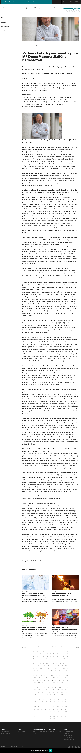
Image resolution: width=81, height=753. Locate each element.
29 (47, 651)
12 (64, 646)
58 (33, 658)
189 (35, 690)
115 (48, 670)
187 (63, 687)
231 (58, 699)
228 (46, 699)
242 (66, 702)
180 (37, 687)
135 (48, 675)
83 (43, 663)
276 (58, 711)
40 (47, 654)
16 (40, 649)
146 (54, 678)
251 (66, 704)
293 (54, 716)
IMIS (71, 2)
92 (38, 665)
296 (66, 716)
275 (54, 711)
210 (47, 694)
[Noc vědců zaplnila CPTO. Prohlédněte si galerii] (65, 582)
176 (60, 685)
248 (54, 704)
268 (62, 709)
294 (58, 716)
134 (44, 675)
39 (43, 654)
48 (37, 656)
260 (66, 706)
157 (60, 680)
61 (43, 658)
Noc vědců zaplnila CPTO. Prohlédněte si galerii (61, 594)
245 (43, 704)
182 (45, 687)
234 (35, 702)
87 (57, 663)
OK (50, 750)
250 (62, 704)
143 (42, 678)
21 (56, 649)
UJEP (76, 2)
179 (33, 687)
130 (67, 673)
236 (43, 702)
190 (39, 690)
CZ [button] (58, 2)
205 (62, 692)
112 (37, 670)
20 (53, 649)
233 (66, 699)
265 (50, 709)
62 (46, 658)
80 (33, 663)
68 (67, 658)
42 (53, 654)
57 (67, 656)
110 (67, 668)
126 (52, 673)
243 (35, 704)
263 (42, 709)
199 (38, 692)
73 (47, 661)
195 (58, 690)
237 (46, 702)
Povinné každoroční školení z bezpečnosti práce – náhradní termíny (33, 595)
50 (44, 656)
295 (62, 716)
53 (53, 656)
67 (64, 658)
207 (35, 694)
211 (50, 694)
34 (63, 651)
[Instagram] (72, 747)
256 (50, 706)
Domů (25, 45)
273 (46, 711)
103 (41, 668)
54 (57, 656)
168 (65, 682)
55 (60, 656)
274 (50, 711)
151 (37, 680)
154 (48, 680)
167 (62, 682)
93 (41, 665)
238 (50, 702)
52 (50, 656)
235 (39, 702)
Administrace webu (6, 747)
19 (50, 649)
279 (35, 714)
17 (43, 649)
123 (41, 673)
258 (58, 706)
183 (48, 687)
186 (60, 687)
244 (39, 704)
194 (54, 690)
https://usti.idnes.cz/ (33, 561)
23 (63, 649)
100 (66, 665)
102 (37, 668)
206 (66, 692)
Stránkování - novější (25, 646)
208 (39, 694)
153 (44, 680)
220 (50, 697)
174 (52, 685)
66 (60, 658)
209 (43, 694)
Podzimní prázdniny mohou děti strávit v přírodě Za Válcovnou (34, 629)
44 (60, 654)
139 (63, 675)
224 (66, 697)
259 (62, 706)
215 (65, 694)
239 (54, 702)
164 (50, 682)
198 (34, 692)
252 (35, 706)
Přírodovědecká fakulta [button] (8, 2)
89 (63, 663)
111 (34, 670)
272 (42, 711)
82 (40, 663)
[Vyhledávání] (55, 8)
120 (66, 670)
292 (50, 716)
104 (44, 668)
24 (66, 649)
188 (67, 687)
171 (41, 685)
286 (62, 714)
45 (64, 654)
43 (57, 654)
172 (45, 685)
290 (42, 716)
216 (35, 697)
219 (46, 697)
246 (47, 704)
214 (62, 694)
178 (67, 685)
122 (37, 673)
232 (62, 699)
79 (67, 661)
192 (46, 690)
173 (48, 685)
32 (57, 651)
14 (34, 649)
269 (66, 709)
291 (46, 716)
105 (48, 668)
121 (33, 673)
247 (50, 704)
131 (33, 675)
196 (62, 690)
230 (54, 699)
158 (63, 680)
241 (62, 702)
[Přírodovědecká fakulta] (3, 7)
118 (59, 670)
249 (58, 704)
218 (42, 697)
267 (58, 709)
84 (47, 663)
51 (47, 656)
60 (40, 658)
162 (43, 682)
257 (54, 706)
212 (54, 694)
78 (63, 661)
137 (56, 675)
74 (50, 661)
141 (35, 678)
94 (45, 665)
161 (39, 682)
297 (46, 718)
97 (55, 665)
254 (42, 706)
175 (56, 685)
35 (67, 651)
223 (62, 697)
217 (39, 697)
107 (56, 668)
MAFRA (30, 142)
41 (50, 654)
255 (46, 706)
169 (33, 685)
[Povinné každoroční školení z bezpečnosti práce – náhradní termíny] (35, 582)
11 (61, 646)
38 (40, 654)
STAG (64, 2)
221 (54, 697)
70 (37, 661)
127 (56, 673)
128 (59, 673)
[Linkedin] (76, 747)
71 (40, 661)
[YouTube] (79, 747)
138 (59, 675)
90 (67, 663)
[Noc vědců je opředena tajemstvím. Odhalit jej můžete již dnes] (65, 617)
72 (43, 661)
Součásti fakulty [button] (32, 2)
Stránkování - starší (75, 646)
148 (62, 678)
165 (54, 682)
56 (63, 656)
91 (34, 665)
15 (37, 649)
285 (58, 714)
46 (67, 654)
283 (50, 714)
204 (58, 692)
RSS (12, 747)
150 (33, 680)
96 (51, 665)
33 (60, 651)
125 (48, 673)
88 (60, 663)
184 (52, 687)
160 (35, 682)
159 (67, 680)
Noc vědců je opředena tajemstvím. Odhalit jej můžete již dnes (64, 629)
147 (58, 678)
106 (52, 668)
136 (52, 675)
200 (42, 692)
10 (58, 646)
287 (66, 714)
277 (62, 711)
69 (33, 661)
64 (53, 658)
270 (35, 711)
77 (60, 661)
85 (50, 663)
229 (50, 699)
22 (60, 649)
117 (55, 670)
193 (50, 690)
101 (33, 668)
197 (65, 690)
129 (63, 673)
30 (50, 651)
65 (57, 658)
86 (53, 663)
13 (67, 646)
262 (38, 709)
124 (44, 673)
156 (56, 680)
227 (43, 699)
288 (34, 716)
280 (39, 714)
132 (37, 675)
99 (62, 665)
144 (46, 678)
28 (43, 651)
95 (48, 665)
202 (50, 692)
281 (42, 714)
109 (64, 668)
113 (41, 670)
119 (63, 670)
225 (35, 699)
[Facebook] (69, 747)
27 (40, 651)
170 (37, 685)
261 (34, 709)
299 (54, 718)
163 (46, 682)
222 (58, 697)
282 (46, 714)
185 (56, 687)
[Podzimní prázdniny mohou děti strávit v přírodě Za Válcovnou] (35, 617)
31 (53, 651)
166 (58, 682)
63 (50, 658)
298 (50, 718)
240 (58, 702)
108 (60, 668)
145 (50, 678)
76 (57, 661)
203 (54, 692)
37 (36, 654)
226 (39, 699)
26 (37, 651)
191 (43, 690)
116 (52, 670)
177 (63, 685)
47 (33, 656)
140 (67, 675)
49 (40, 656)
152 (41, 680)
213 (58, 694)
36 (33, 654)
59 (36, 658)
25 (33, 651)
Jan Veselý (30, 556)
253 (38, 706)
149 (65, 678)
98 (58, 665)
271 (39, 711)
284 (54, 714)
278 (66, 711)
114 (45, 670)
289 (38, 716)
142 (39, 678)
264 (46, 709)
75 (53, 661)
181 (41, 687)
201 (46, 692)
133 (41, 675)
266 (54, 709)
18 (46, 649)
